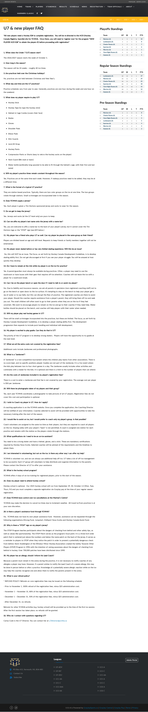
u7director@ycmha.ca (58, 620)
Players (39, 7)
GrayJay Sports (10, 2)
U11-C (58, 683)
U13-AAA (59, 687)
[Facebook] (37, 13)
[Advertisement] (122, 154)
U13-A (5, 19)
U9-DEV (59, 675)
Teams (28, 7)
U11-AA (59, 679)
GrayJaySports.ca (91, 707)
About (129, 7)
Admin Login (141, 2)
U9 (111, 20)
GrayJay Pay (119, 707)
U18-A (102, 687)
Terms (128, 707)
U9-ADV (59, 667)
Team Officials (114, 7)
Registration (96, 7)
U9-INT (58, 671)
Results (63, 7)
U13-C (102, 671)
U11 (118, 20)
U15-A (102, 679)
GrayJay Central (106, 707)
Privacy (135, 707)
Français (132, 2)
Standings (51, 7)
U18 (141, 20)
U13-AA (59, 691)
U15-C (102, 683)
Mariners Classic (25, 13)
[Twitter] (41, 13)
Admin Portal (131, 660)
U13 (126, 20)
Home (19, 7)
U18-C (102, 691)
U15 (133, 20)
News (84, 7)
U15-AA (103, 675)
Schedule (74, 7)
